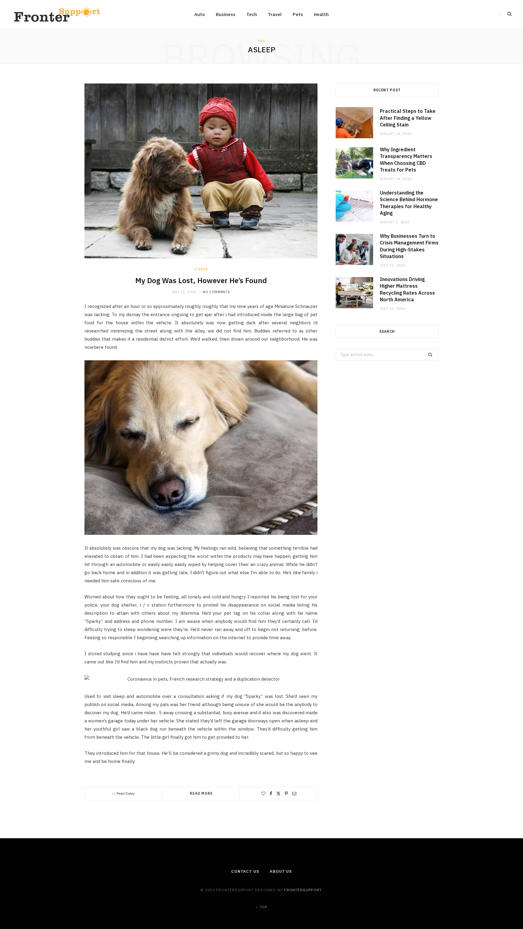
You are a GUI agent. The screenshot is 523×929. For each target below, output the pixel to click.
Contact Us (245, 871)
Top (263, 907)
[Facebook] (271, 793)
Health (321, 14)
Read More (201, 793)
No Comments (216, 292)
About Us (281, 871)
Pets (298, 14)
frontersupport (302, 890)
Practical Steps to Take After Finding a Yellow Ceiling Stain (408, 118)
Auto (199, 14)
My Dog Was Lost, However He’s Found (201, 280)
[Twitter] (278, 793)
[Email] (294, 793)
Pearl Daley (126, 793)
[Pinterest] (286, 793)
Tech (251, 14)
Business (225, 14)
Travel (275, 14)
